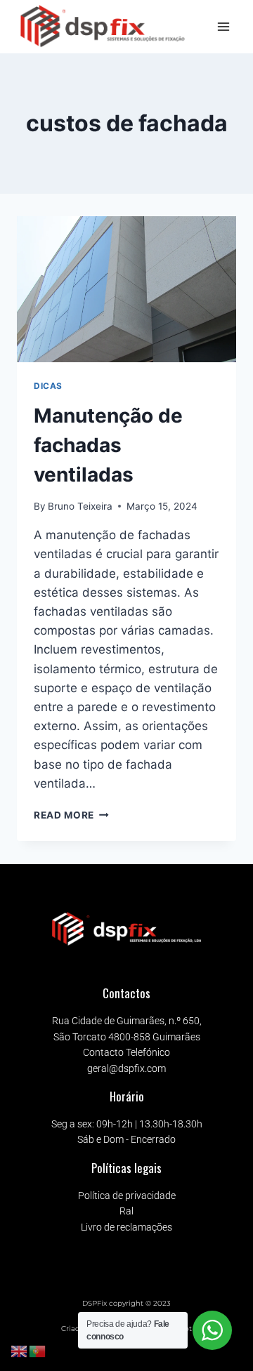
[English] (20, 1351)
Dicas (48, 385)
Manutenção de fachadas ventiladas (108, 445)
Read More (71, 815)
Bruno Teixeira (80, 506)
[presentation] (126, 289)
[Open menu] (223, 26)
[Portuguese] (38, 1351)
